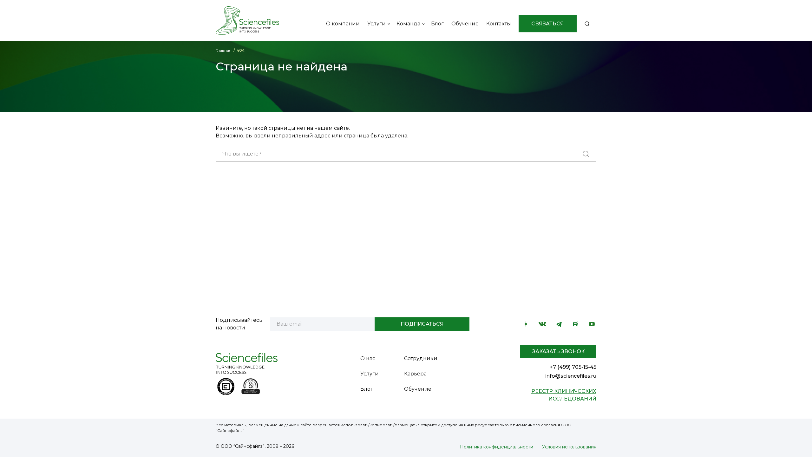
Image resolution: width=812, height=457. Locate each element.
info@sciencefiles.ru (570, 376)
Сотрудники (420, 358)
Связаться (547, 24)
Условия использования (569, 447)
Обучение (417, 389)
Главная (224, 50)
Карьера (415, 374)
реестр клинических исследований (563, 395)
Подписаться (422, 324)
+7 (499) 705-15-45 (573, 367)
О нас (367, 358)
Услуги (369, 374)
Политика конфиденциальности (496, 447)
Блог (366, 389)
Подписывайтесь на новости (239, 324)
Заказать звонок (558, 351)
